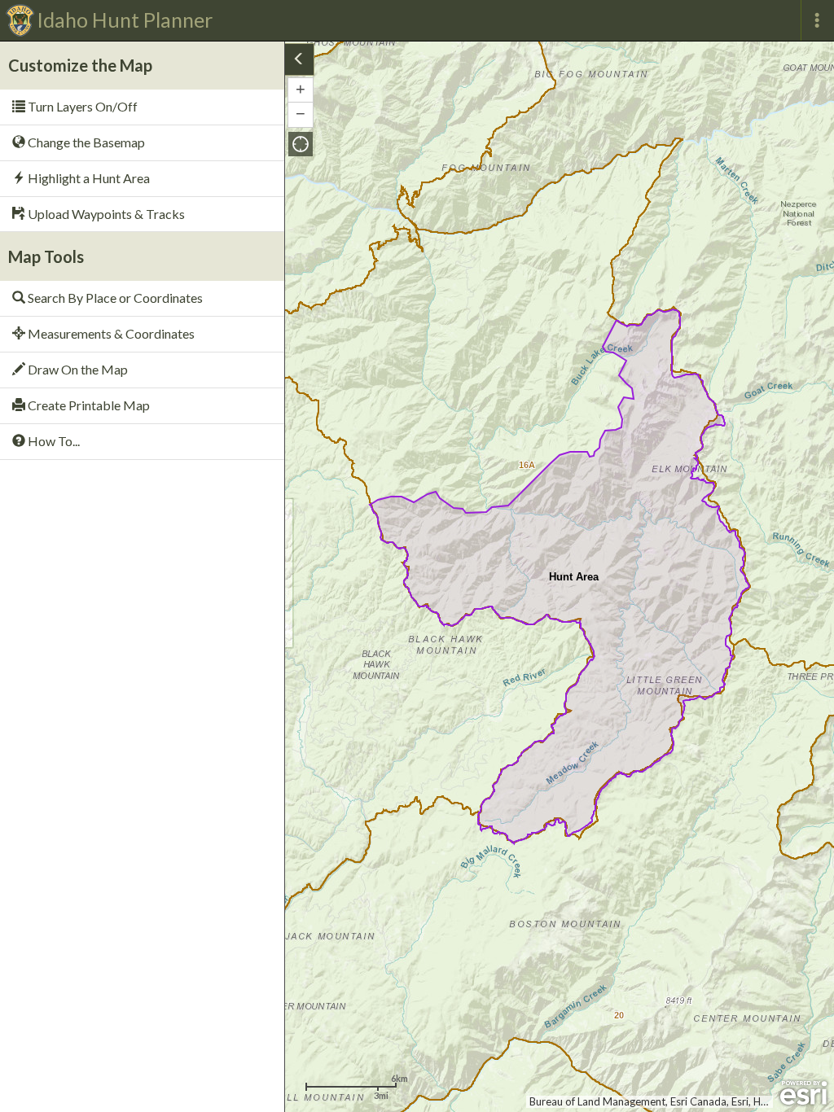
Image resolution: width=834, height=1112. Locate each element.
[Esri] (803, 1093)
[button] (300, 144)
